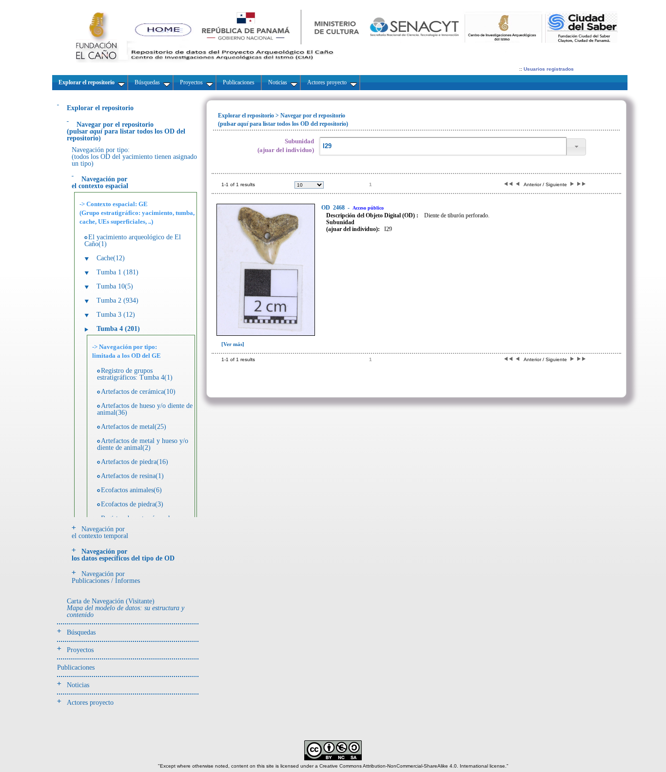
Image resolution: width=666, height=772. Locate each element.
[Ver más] (232, 344)
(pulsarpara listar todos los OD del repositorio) (126, 131)
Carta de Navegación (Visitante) (125, 608)
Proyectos (80, 650)
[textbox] (443, 146)
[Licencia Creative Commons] (333, 758)
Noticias (78, 685)
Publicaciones (76, 667)
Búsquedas (81, 632)
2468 (333, 207)
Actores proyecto (90, 702)
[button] (576, 146)
